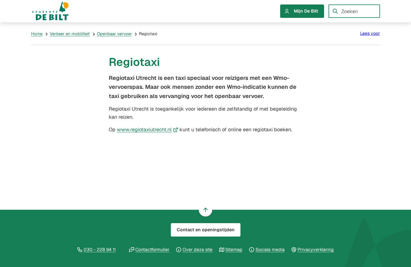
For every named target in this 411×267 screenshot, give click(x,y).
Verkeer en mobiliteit (70, 33)
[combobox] (354, 11)
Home (36, 33)
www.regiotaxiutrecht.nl (147, 129)
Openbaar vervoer (114, 33)
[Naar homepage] (55, 11)
